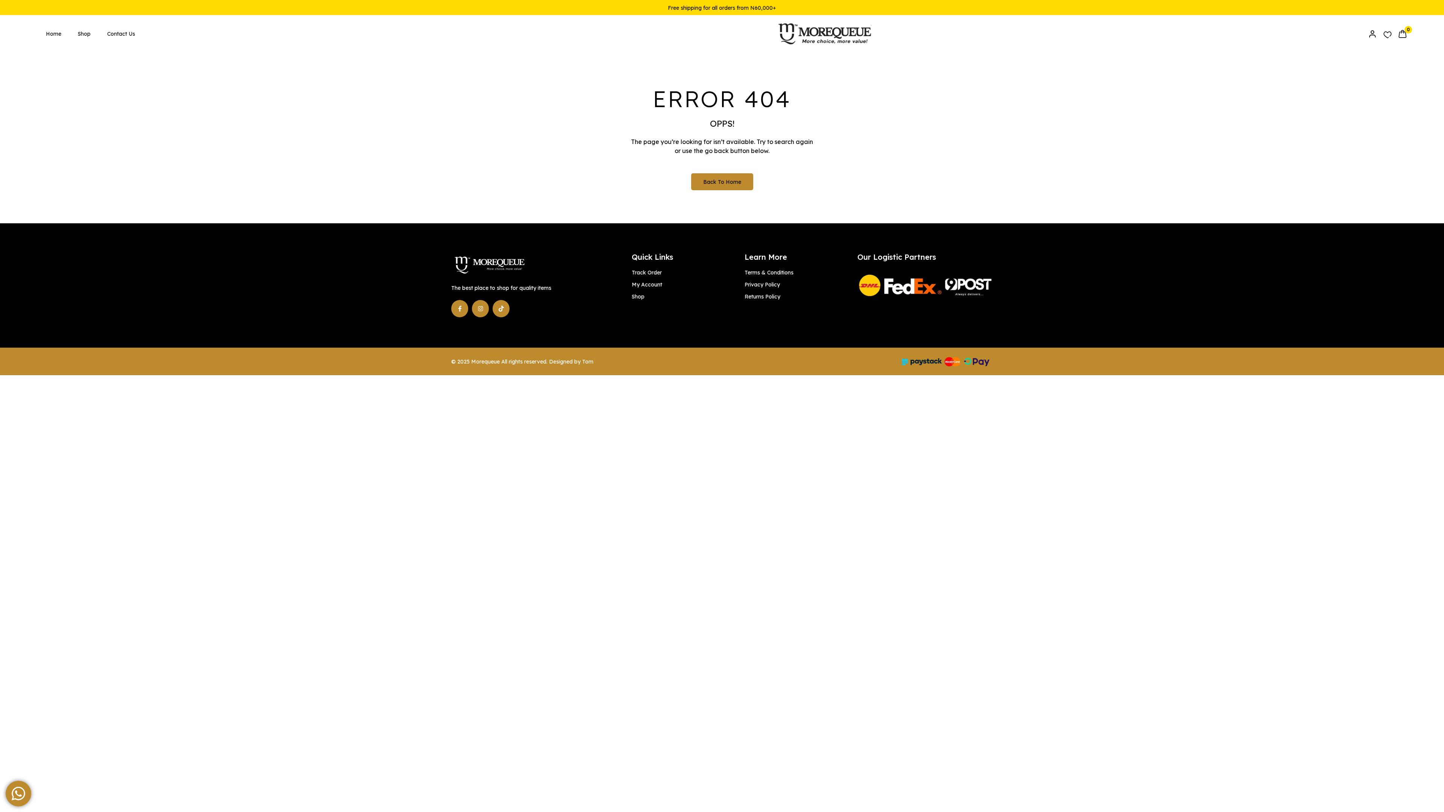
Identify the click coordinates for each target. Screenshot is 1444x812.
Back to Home (722, 182)
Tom (587, 361)
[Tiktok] (501, 308)
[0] (1402, 34)
